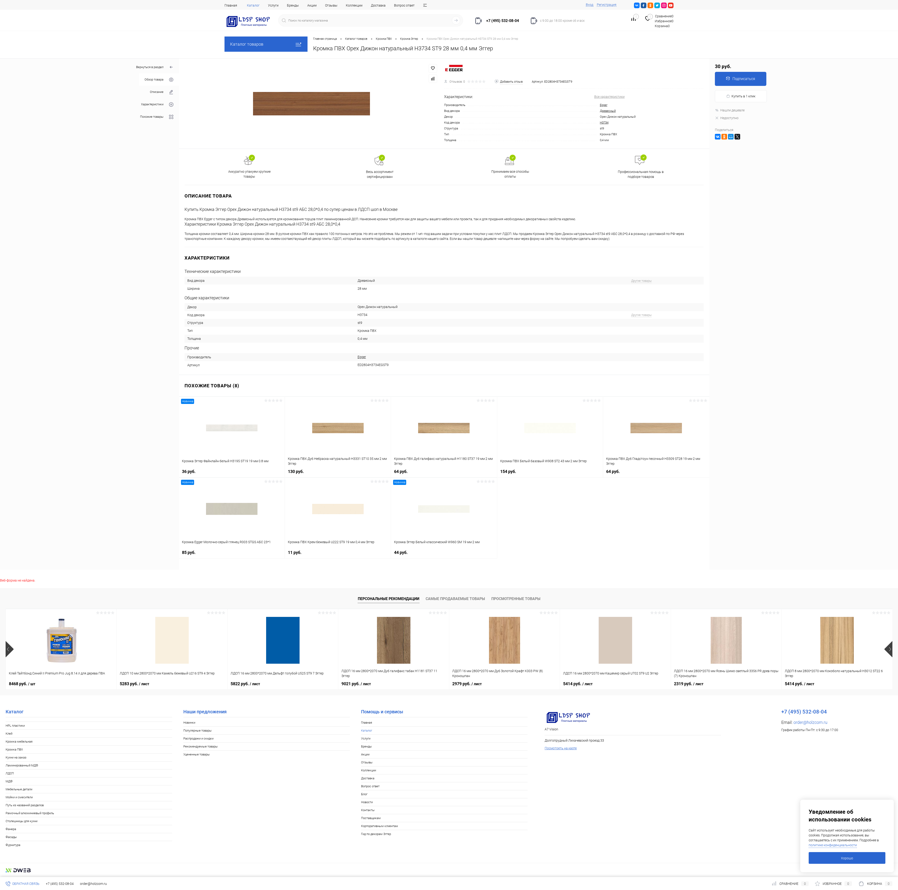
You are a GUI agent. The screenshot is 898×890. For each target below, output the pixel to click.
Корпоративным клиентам (379, 826)
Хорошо (847, 858)
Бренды (293, 5)
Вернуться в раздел (149, 67)
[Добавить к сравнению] (433, 78)
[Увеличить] (311, 103)
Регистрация (606, 5)
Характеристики (152, 104)
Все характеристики (609, 97)
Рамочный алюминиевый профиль (30, 813)
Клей (9, 733)
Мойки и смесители (19, 797)
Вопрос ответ (404, 5)
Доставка (378, 5)
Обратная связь (25, 884)
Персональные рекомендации (388, 599)
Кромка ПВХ (14, 749)
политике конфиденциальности (833, 845)
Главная (230, 5)
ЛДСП (10, 773)
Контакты (368, 810)
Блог (364, 794)
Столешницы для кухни (21, 821)
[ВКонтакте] (718, 136)
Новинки (189, 722)
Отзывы (331, 5)
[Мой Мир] (731, 136)
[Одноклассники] (724, 136)
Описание (156, 92)
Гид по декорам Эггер (376, 834)
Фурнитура (13, 845)
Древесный (608, 111)
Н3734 (604, 122)
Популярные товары (197, 730)
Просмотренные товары (515, 599)
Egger (603, 105)
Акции (312, 5)
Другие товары (641, 280)
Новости (367, 802)
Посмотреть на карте (561, 748)
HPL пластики (15, 725)
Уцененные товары (196, 754)
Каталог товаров (246, 44)
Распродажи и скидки (198, 738)
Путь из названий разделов (25, 805)
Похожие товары (151, 117)
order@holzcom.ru (810, 722)
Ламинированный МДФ (22, 765)
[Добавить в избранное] (433, 68)
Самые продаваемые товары (455, 599)
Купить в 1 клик (743, 96)
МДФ (9, 781)
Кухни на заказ (16, 757)
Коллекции (354, 5)
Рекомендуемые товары (200, 746)
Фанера (11, 829)
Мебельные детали (19, 789)
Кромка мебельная (19, 741)
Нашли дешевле (732, 110)
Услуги (273, 5)
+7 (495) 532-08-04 (60, 884)
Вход (589, 5)
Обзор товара (154, 79)
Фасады (11, 837)
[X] (737, 136)
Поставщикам (371, 818)
